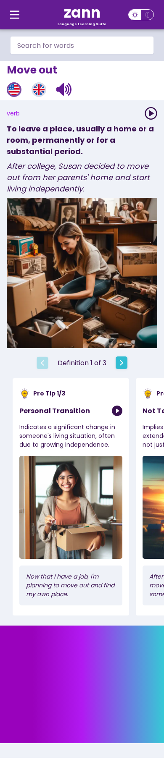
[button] (64, 89)
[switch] (141, 14)
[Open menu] (14, 14)
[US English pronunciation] (14, 89)
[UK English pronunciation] (39, 89)
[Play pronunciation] (151, 113)
